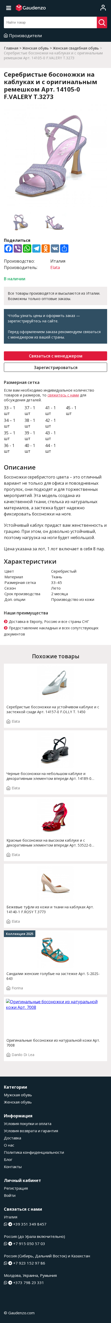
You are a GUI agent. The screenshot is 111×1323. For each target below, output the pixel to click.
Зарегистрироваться (55, 367)
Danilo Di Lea (23, 1054)
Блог (8, 1159)
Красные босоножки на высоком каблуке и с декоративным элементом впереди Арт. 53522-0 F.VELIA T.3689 (48, 843)
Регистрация (16, 1188)
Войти (9, 1195)
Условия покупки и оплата (27, 1123)
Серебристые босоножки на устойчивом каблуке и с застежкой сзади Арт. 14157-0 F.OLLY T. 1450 (52, 709)
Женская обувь (18, 1102)
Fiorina (17, 988)
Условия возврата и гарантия (31, 1130)
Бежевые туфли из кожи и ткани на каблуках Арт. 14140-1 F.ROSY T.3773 (50, 909)
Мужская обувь (18, 1094)
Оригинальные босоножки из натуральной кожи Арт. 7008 (53, 1043)
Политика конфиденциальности (34, 1152)
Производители (25, 35)
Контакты (13, 1166)
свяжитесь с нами (63, 395)
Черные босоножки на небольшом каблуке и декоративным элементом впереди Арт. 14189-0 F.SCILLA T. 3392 (48, 776)
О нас (9, 1145)
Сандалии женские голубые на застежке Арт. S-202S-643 (53, 976)
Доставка (12, 1137)
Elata (55, 267)
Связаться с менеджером (55, 356)
